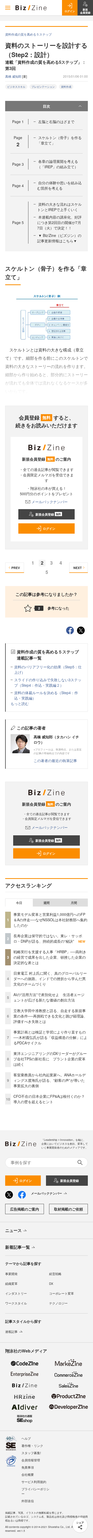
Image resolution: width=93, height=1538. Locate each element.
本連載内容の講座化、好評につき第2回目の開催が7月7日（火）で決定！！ (59, 222)
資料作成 (66, 87)
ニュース (13, 1230)
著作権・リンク (32, 1445)
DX (51, 1283)
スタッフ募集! (31, 1453)
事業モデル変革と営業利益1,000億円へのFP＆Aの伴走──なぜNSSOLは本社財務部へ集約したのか (50, 920)
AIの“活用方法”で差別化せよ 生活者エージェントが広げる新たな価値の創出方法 (48, 997)
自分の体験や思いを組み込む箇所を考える (59, 185)
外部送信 (27, 1501)
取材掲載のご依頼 (68, 1209)
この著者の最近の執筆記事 (55, 760)
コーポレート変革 (61, 1293)
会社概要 (27, 1474)
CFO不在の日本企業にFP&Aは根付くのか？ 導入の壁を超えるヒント (50, 1099)
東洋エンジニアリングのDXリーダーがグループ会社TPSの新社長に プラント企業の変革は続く (50, 1059)
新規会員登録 (48, 514)
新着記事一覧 (17, 1247)
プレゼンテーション (43, 87)
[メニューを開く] (8, 7)
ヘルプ (26, 1438)
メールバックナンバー (50, 501)
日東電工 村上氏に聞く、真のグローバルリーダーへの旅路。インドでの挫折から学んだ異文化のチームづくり (50, 979)
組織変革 (11, 1283)
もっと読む (20, 703)
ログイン (49, 528)
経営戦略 (55, 1273)
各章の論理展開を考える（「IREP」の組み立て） (57, 164)
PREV (15, 567)
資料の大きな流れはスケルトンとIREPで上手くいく (59, 207)
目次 (46, 106)
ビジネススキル (16, 87)
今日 (19, 902)
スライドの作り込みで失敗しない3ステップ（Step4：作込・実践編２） (47, 682)
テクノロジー (58, 1303)
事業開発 (11, 1273)
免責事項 (27, 1467)
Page (18, 121)
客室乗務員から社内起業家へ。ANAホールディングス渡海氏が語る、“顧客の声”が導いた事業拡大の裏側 (49, 1080)
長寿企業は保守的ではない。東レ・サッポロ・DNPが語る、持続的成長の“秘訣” (47, 938)
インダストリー (16, 1293)
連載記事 (11, 1331)
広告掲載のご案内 (24, 1209)
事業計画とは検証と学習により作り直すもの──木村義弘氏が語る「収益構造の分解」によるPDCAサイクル (50, 1037)
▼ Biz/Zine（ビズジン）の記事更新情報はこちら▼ (59, 238)
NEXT (77, 567)
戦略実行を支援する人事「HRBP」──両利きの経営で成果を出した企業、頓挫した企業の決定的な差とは (49, 957)
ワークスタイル (16, 1303)
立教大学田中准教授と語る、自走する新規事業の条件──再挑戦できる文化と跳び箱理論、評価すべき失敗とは (50, 1016)
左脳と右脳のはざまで (56, 121)
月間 (74, 902)
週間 (46, 902)
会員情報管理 (30, 1460)
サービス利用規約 (33, 1481)
